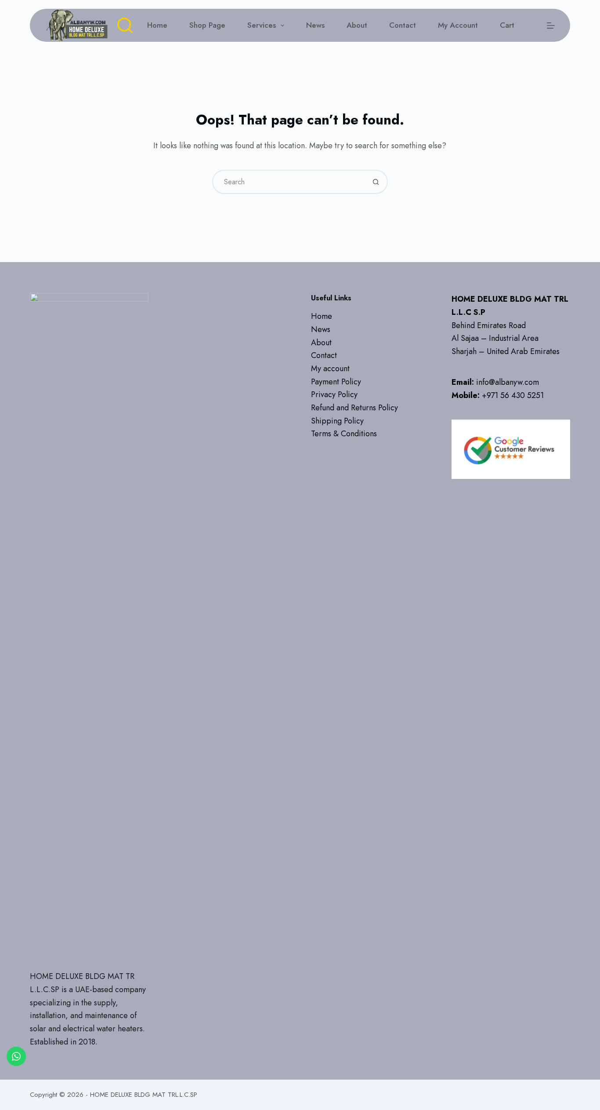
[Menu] (551, 25)
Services (261, 25)
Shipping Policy (337, 421)
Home (157, 25)
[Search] (125, 25)
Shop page (207, 25)
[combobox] (289, 182)
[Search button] (376, 182)
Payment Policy (336, 381)
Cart (507, 25)
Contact (402, 25)
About (357, 25)
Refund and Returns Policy (354, 407)
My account (458, 25)
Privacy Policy (334, 394)
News (315, 25)
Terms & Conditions (344, 433)
